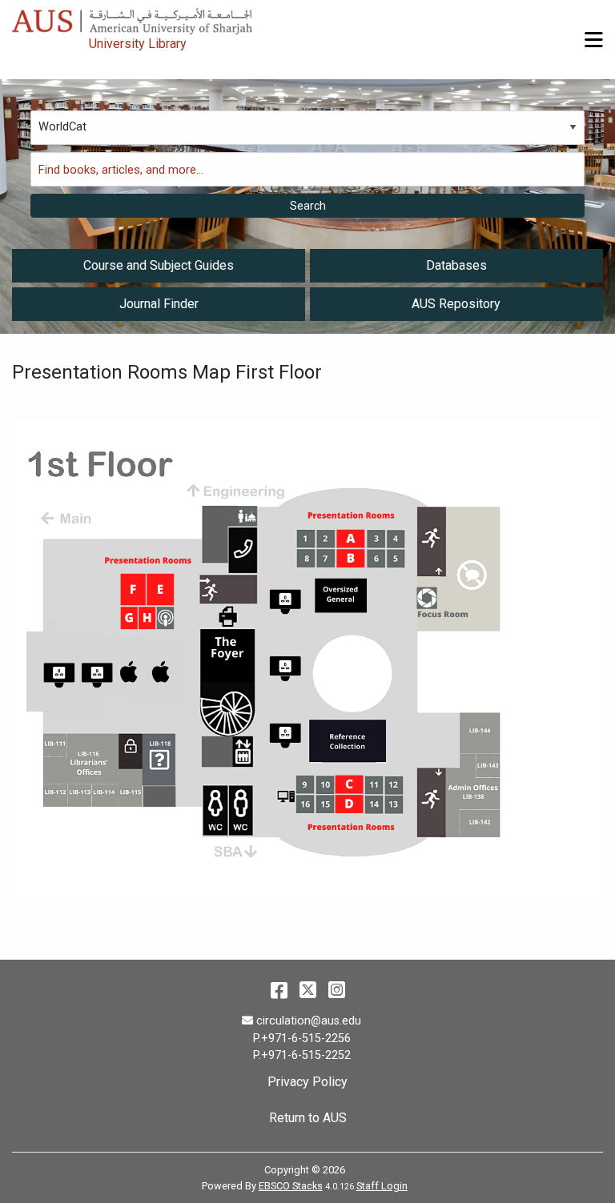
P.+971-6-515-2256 (302, 1038)
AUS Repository (456, 303)
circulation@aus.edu (308, 1021)
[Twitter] (307, 990)
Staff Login (382, 1186)
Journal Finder (159, 303)
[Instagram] (336, 990)
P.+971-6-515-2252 (302, 1055)
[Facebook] (279, 990)
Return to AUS (308, 1117)
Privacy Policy (307, 1081)
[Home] (204, 17)
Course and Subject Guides (158, 265)
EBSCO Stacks (291, 1186)
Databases (456, 265)
